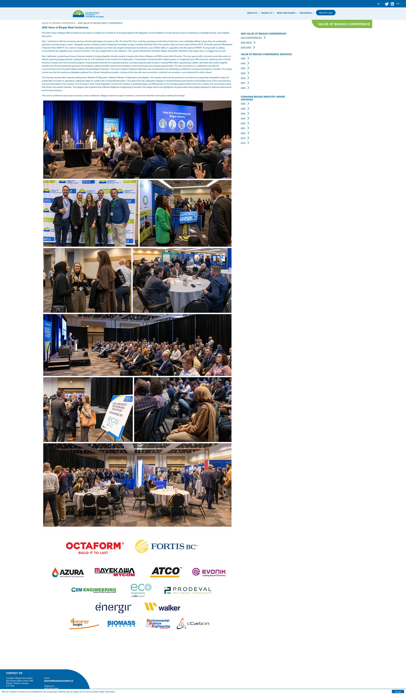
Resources (306, 13)
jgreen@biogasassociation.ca (58, 680)
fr (398, 3)
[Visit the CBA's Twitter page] (387, 4)
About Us (252, 13)
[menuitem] (254, 13)
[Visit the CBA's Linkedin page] (392, 4)
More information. (107, 691)
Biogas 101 (267, 13)
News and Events (286, 13)
